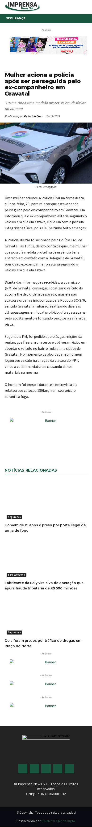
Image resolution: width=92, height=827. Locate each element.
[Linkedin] (67, 445)
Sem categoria (16, 574)
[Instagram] (34, 768)
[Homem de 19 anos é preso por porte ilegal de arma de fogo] (46, 500)
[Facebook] (24, 445)
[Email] (46, 445)
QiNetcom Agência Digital (58, 821)
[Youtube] (57, 768)
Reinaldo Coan (33, 116)
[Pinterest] (57, 445)
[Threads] (69, 768)
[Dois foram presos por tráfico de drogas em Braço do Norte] (46, 615)
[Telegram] (78, 445)
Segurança (15, 18)
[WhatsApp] (35, 445)
